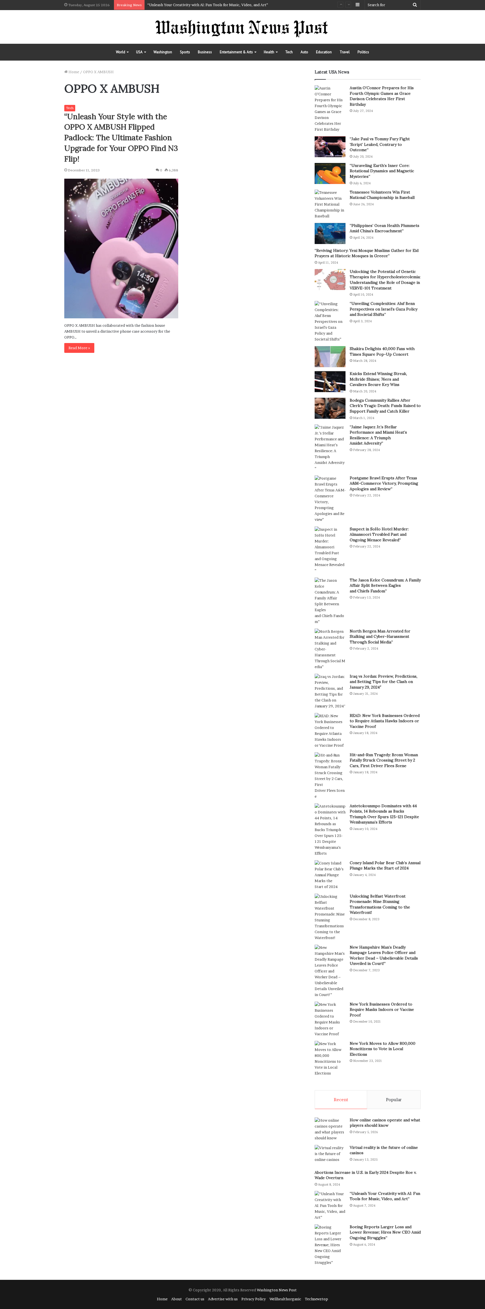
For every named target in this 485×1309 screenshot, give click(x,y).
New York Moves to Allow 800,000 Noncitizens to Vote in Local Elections (382, 1049)
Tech (289, 52)
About (176, 1299)
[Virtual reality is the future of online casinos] (330, 1155)
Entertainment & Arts (236, 52)
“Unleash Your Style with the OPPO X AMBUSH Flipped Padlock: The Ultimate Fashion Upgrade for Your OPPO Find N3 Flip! (121, 138)
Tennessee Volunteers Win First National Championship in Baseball (382, 195)
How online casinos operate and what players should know (385, 1122)
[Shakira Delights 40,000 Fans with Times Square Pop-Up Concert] (330, 356)
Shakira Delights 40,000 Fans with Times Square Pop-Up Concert (382, 351)
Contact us (195, 1299)
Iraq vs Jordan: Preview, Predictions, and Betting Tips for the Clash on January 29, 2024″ (383, 682)
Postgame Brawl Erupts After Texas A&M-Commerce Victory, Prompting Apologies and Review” (384, 483)
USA (139, 52)
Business (205, 52)
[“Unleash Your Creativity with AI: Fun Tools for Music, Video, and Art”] (330, 1205)
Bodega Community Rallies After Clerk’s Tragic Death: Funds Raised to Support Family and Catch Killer (385, 406)
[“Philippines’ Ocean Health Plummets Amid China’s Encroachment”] (330, 233)
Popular (394, 1099)
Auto (304, 52)
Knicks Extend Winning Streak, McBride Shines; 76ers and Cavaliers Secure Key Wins (378, 379)
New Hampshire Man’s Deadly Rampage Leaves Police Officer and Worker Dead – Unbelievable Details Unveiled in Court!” (384, 955)
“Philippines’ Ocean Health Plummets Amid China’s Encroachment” (384, 228)
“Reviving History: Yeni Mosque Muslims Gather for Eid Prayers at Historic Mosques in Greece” (366, 253)
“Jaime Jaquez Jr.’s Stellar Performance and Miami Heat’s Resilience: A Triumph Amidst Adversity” (378, 435)
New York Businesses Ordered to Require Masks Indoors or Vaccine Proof (382, 1010)
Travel (345, 52)
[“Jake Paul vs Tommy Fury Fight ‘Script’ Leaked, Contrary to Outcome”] (330, 146)
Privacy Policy (253, 1299)
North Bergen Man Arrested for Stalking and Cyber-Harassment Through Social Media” (380, 637)
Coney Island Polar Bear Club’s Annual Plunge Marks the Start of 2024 (385, 865)
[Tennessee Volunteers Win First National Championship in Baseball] (330, 204)
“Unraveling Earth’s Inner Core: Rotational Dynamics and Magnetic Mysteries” (382, 171)
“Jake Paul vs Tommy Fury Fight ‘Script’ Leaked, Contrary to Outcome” (380, 144)
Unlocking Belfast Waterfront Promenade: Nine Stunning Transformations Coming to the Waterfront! (380, 904)
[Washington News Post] (242, 27)
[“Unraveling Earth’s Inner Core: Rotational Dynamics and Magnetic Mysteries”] (330, 173)
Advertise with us (223, 1299)
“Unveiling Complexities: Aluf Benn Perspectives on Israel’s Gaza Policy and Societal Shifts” (383, 309)
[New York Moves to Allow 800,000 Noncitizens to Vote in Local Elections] (330, 1058)
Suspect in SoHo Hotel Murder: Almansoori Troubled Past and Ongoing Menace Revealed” (379, 534)
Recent (341, 1099)
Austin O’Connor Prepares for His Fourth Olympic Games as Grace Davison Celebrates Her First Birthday (382, 96)
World (120, 52)
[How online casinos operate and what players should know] (330, 1129)
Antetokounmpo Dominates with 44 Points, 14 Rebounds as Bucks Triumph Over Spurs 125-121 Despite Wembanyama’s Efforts (384, 814)
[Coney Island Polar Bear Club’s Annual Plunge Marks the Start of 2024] (330, 875)
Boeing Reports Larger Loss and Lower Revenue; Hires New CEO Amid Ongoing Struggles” (385, 1232)
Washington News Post (277, 1290)
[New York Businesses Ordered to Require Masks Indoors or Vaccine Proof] (330, 1019)
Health (269, 52)
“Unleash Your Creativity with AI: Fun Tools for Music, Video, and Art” (207, 5)
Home (73, 72)
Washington (163, 52)
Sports (185, 52)
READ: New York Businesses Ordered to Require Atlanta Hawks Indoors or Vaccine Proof (385, 721)
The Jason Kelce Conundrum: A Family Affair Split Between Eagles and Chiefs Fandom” (385, 585)
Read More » (79, 348)
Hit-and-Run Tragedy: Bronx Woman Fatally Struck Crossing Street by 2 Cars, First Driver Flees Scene (384, 760)
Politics (363, 52)
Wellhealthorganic (285, 1299)
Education (324, 52)
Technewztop (316, 1299)
